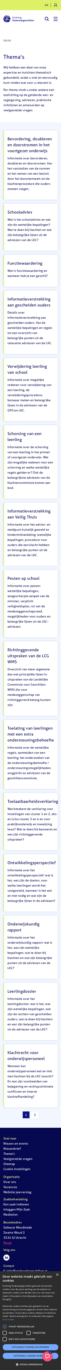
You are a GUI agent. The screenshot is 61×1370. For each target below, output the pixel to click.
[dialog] (30, 1320)
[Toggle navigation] (55, 19)
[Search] (47, 19)
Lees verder (8, 1319)
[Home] (18, 19)
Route (7, 1243)
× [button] (57, 1275)
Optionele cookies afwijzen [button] (30, 1355)
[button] (30, 1364)
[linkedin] (6, 1257)
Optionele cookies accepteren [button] (30, 1347)
